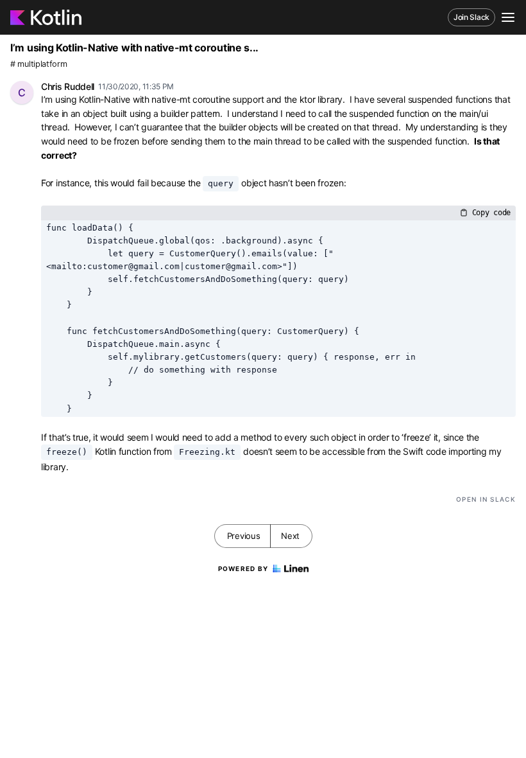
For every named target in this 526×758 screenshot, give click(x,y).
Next (290, 536)
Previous (243, 536)
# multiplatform (38, 64)
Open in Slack (486, 499)
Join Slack (471, 17)
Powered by (243, 568)
